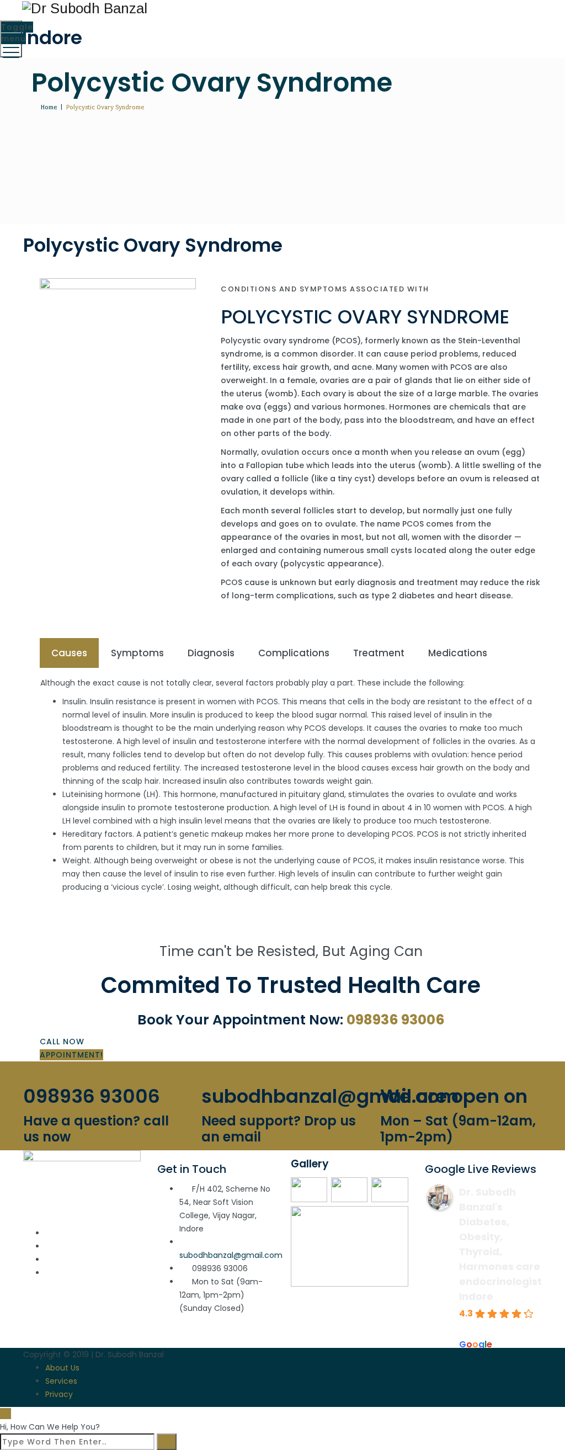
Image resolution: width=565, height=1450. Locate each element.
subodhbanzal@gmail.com (230, 1255)
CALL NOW (62, 1041)
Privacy (59, 1394)
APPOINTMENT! (71, 1054)
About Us (62, 1367)
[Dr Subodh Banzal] (281, 8)
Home (47, 107)
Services (61, 1381)
